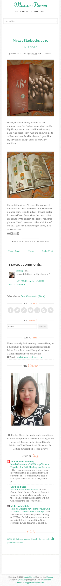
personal (44, 242)
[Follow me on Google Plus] (24, 310)
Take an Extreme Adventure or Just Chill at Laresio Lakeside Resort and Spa (30, 510)
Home (31, 251)
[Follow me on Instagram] (44, 310)
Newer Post (14, 251)
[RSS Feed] (51, 310)
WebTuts (22, 579)
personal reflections (15, 542)
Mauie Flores (30, 5)
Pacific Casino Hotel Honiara (24, 489)
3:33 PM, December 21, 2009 (30, 280)
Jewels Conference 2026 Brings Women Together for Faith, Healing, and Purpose (30, 465)
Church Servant (38, 539)
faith (50, 538)
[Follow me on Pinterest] (31, 310)
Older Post (47, 251)
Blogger (50, 577)
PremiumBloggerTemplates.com (30, 582)
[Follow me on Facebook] (11, 310)
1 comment (47, 54)
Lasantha (47, 579)
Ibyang (19, 270)
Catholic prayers (23, 539)
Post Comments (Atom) (33, 296)
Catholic (11, 539)
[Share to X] (14, 233)
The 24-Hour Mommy (22, 461)
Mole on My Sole (19, 506)
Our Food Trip (18, 486)
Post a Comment (17, 284)
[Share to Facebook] (17, 233)
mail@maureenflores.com (30, 357)
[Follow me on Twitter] (17, 310)
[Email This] (8, 233)
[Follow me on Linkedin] (37, 310)
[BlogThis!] (11, 233)
